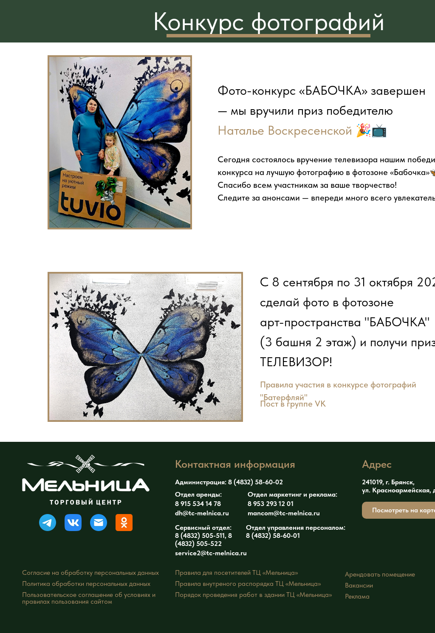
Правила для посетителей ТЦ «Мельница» (236, 572)
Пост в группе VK (293, 403)
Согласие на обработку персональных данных (90, 572)
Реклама (357, 596)
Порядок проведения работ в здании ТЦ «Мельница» (253, 595)
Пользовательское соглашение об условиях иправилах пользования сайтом (88, 598)
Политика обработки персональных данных (86, 583)
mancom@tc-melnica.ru (284, 513)
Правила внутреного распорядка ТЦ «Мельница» (248, 583)
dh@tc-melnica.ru (202, 513)
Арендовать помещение (380, 574)
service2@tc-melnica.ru (211, 553)
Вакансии (359, 585)
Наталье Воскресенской (285, 130)
